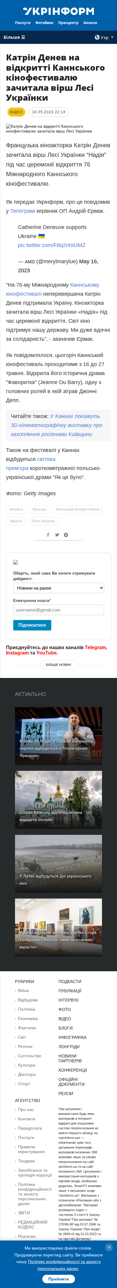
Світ (22, 1037)
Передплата (30, 1128)
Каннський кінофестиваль (78, 509)
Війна (23, 990)
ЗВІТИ (24, 1212)
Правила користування (31, 1149)
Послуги (23, 22)
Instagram (17, 652)
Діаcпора (27, 1074)
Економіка (28, 1018)
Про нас (26, 1109)
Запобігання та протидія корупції (35, 1172)
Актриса (16, 509)
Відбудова (28, 999)
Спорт (24, 1083)
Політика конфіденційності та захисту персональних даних (35, 1194)
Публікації (69, 990)
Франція (39, 509)
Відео (64, 1018)
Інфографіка (72, 1037)
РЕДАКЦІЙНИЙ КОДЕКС (32, 1224)
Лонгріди (69, 1046)
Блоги (65, 1028)
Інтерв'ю (68, 1000)
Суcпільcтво (29, 1055)
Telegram (95, 647)
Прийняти (58, 1279)
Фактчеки (27, 1027)
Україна (15, 521)
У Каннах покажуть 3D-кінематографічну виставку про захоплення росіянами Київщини (56, 425)
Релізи (65, 1093)
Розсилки (27, 1236)
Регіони (25, 1046)
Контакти (26, 1118)
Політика (26, 1009)
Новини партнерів (70, 1058)
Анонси (90, 22)
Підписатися (32, 624)
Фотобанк (44, 22)
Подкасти (69, 981)
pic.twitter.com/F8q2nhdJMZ (52, 245)
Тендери (26, 1160)
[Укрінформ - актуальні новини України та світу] (58, 11)
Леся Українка (43, 521)
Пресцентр (68, 22)
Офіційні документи (71, 1082)
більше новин (58, 665)
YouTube (46, 652)
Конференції (72, 1070)
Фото (64, 1009)
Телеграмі (23, 211)
